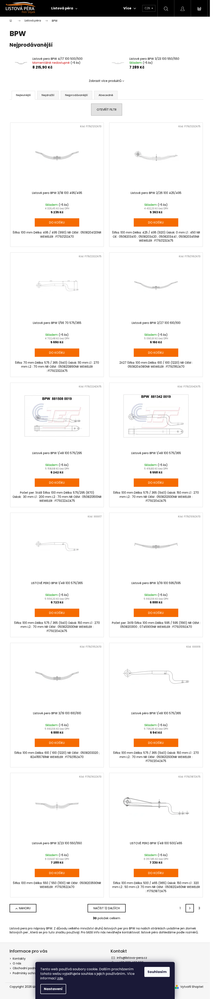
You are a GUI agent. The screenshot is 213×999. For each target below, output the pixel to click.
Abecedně (106, 95)
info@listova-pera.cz (132, 958)
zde (60, 978)
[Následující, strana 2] (190, 908)
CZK (148, 8)
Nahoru (25, 908)
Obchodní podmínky (28, 968)
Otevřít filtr (106, 109)
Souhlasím (157, 971)
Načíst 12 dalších (106, 908)
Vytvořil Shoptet (191, 987)
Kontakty (19, 959)
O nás (17, 963)
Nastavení (53, 989)
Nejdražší (48, 95)
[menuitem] (64, 8)
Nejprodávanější (76, 95)
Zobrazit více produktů (105, 81)
